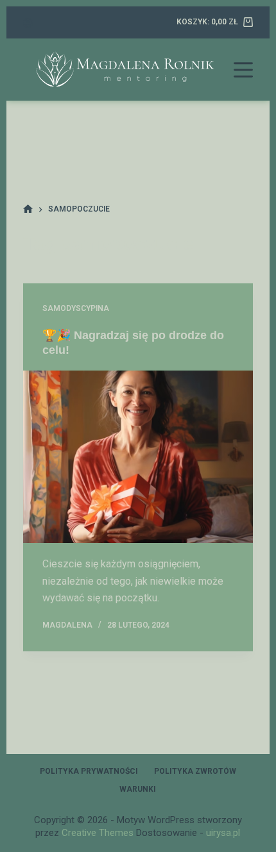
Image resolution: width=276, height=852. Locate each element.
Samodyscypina (75, 308)
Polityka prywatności (89, 771)
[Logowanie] (28, 23)
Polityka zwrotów (195, 771)
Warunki (137, 789)
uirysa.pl (223, 833)
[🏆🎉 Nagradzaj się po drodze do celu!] (138, 457)
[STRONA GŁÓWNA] (28, 209)
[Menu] (243, 69)
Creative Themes (98, 833)
